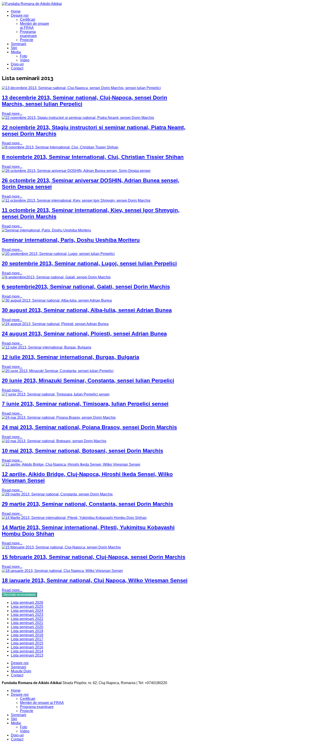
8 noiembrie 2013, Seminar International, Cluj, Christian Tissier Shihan (93, 157)
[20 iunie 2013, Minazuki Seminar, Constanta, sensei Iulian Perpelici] (58, 371)
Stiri (14, 48)
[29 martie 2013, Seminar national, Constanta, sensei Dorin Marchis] (57, 494)
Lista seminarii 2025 (27, 606)
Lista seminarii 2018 (27, 635)
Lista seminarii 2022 (27, 619)
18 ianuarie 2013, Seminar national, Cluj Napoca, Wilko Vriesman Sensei (95, 580)
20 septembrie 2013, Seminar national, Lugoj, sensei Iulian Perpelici (89, 263)
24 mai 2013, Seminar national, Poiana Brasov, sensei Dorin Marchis (89, 427)
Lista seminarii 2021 (27, 623)
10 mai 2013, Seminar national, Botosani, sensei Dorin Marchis (82, 451)
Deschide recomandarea (19, 594)
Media (16, 52)
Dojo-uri (17, 64)
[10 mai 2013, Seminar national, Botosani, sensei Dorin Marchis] (54, 441)
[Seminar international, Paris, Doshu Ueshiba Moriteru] (46, 230)
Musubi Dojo (21, 671)
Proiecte (26, 40)
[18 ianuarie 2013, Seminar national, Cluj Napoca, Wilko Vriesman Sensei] (62, 571)
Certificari (27, 19)
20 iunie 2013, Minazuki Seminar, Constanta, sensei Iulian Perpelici (88, 380)
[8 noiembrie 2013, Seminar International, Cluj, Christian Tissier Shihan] (60, 147)
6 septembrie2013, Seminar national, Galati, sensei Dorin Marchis (86, 287)
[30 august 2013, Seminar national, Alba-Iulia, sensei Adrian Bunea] (57, 300)
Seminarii (18, 44)
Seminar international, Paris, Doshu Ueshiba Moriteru (71, 240)
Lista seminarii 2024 (27, 611)
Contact (17, 68)
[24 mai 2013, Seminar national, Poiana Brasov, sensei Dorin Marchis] (59, 417)
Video (24, 60)
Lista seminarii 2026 (27, 602)
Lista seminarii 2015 (27, 643)
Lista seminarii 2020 (27, 627)
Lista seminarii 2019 (27, 631)
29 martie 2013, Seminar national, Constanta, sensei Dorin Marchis (87, 504)
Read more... (12, 114)
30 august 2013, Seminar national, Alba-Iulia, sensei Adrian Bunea (87, 310)
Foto (23, 56)
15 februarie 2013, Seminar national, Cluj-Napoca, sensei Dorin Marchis (93, 557)
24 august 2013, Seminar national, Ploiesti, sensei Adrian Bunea (84, 334)
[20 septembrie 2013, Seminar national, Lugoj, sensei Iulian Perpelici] (58, 254)
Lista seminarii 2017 (27, 639)
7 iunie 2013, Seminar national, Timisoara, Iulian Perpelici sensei (85, 404)
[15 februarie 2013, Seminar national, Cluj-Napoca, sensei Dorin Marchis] (61, 547)
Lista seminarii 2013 (27, 655)
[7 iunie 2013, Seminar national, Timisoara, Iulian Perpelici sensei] (55, 394)
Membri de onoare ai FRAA (42, 703)
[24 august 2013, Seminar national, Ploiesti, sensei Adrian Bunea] (55, 324)
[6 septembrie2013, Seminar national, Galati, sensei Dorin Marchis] (56, 277)
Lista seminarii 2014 (27, 651)
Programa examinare (28, 34)
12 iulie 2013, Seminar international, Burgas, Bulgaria (70, 357)
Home (16, 11)
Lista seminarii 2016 (27, 647)
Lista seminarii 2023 (27, 615)
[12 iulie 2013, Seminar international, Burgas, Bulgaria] (46, 347)
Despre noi (20, 15)
